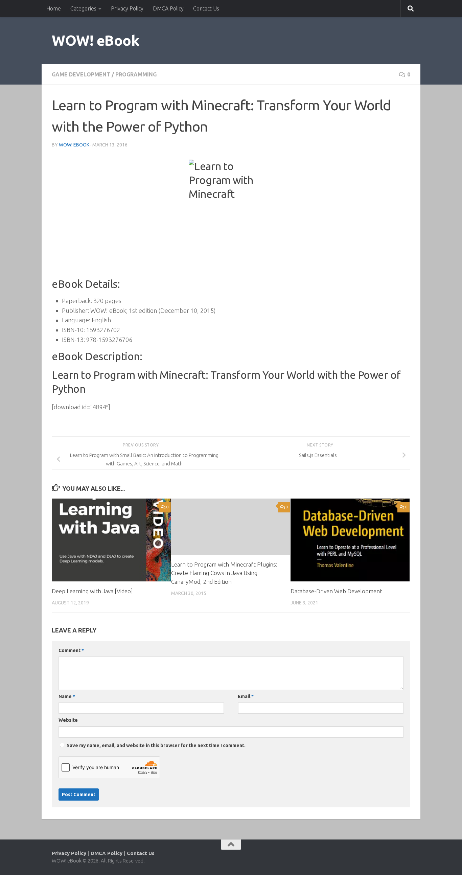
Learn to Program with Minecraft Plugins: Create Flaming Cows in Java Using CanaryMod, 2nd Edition (224, 573)
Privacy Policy (127, 8)
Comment (71, 650)
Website (68, 720)
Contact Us (206, 8)
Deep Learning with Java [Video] (92, 591)
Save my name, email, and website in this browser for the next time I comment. (156, 745)
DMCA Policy (168, 8)
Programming (136, 74)
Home (53, 8)
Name (67, 696)
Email (246, 696)
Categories (83, 8)
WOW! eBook (95, 40)
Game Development (81, 74)
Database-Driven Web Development (336, 591)
